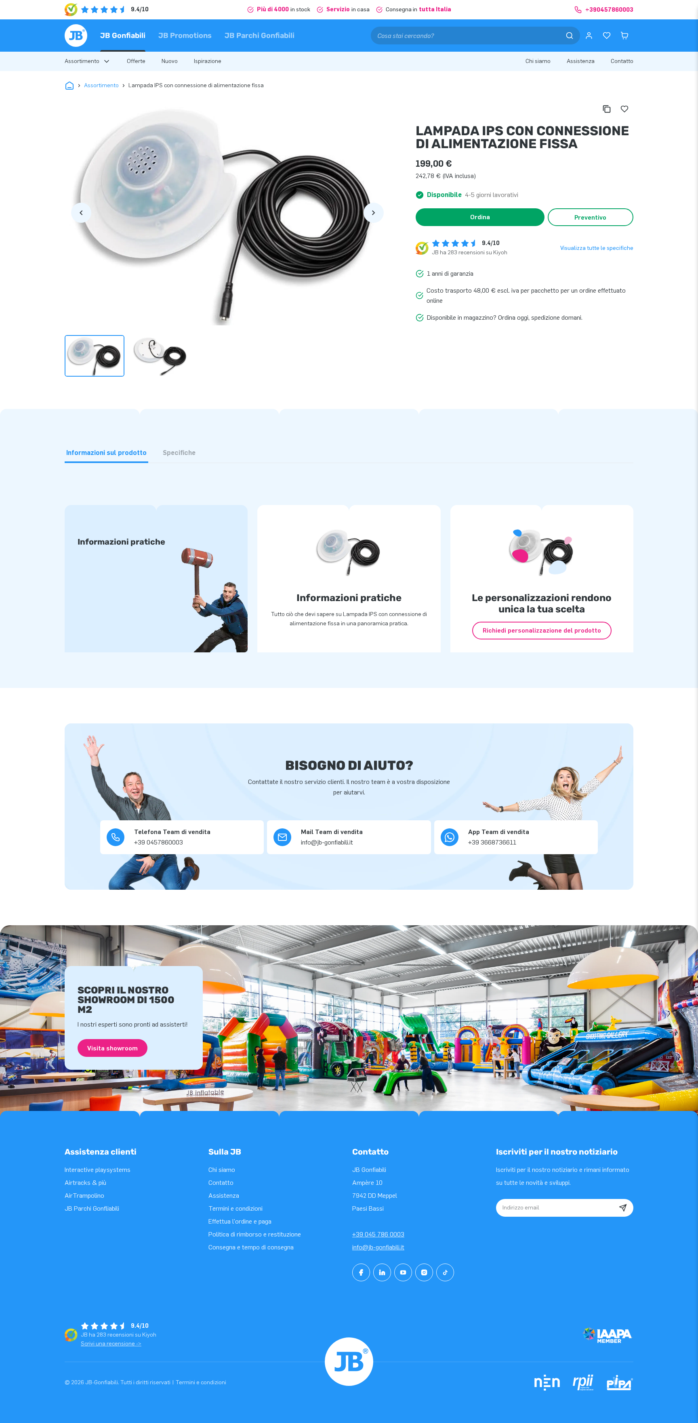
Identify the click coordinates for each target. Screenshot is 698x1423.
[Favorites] (607, 35)
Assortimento (101, 85)
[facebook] (361, 1272)
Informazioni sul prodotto (106, 453)
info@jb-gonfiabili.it (378, 1247)
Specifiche (179, 453)
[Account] (589, 35)
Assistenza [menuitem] (581, 61)
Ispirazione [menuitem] (207, 61)
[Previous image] (81, 213)
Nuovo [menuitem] (170, 61)
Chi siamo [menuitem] (538, 61)
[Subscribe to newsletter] (622, 1208)
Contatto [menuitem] (622, 61)
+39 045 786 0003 (378, 1234)
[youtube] (403, 1272)
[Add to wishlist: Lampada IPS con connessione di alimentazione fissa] (624, 109)
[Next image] (374, 213)
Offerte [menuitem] (136, 61)
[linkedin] (382, 1272)
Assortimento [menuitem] (82, 61)
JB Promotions (185, 35)
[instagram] (424, 1272)
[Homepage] (76, 35)
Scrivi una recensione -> (111, 1343)
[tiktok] (445, 1272)
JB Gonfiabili (122, 35)
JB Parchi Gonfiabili (259, 35)
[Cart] (624, 35)
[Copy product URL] (607, 109)
